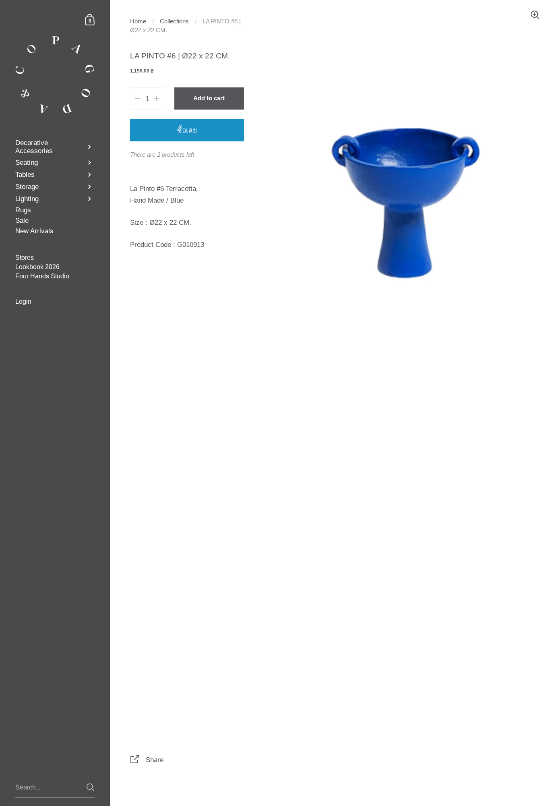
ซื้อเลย (187, 130)
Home (138, 21)
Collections (174, 21)
